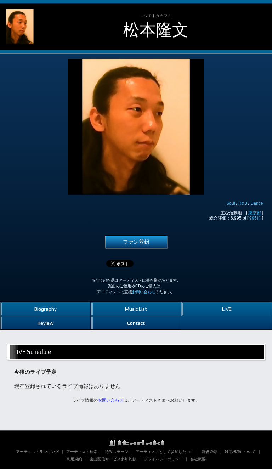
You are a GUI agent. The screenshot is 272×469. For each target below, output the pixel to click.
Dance (256, 203)
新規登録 (209, 452)
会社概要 (198, 459)
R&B (242, 203)
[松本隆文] (19, 10)
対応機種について (240, 452)
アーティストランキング (37, 452)
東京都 (254, 212)
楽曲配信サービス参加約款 (113, 459)
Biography (45, 309)
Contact (136, 323)
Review (45, 323)
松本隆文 (155, 30)
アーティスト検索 (81, 452)
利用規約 (74, 459)
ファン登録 (136, 242)
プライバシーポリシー (163, 459)
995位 (255, 218)
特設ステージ (116, 452)
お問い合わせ (143, 292)
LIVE (227, 309)
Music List (136, 309)
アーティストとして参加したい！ (165, 452)
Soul (230, 203)
